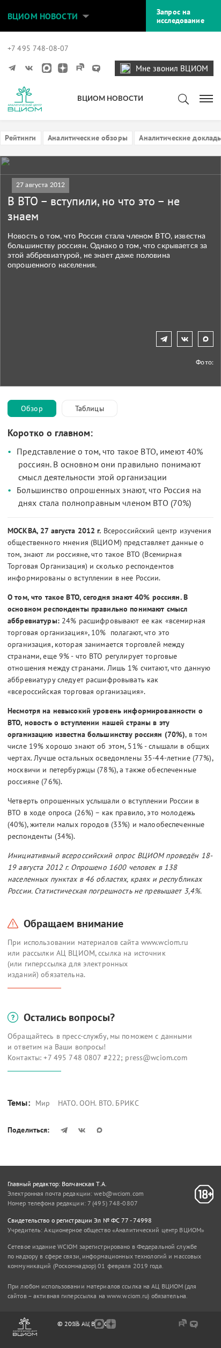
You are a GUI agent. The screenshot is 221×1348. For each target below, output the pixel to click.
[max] (47, 68)
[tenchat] (96, 68)
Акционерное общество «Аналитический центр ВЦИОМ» (124, 1230)
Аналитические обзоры (88, 138)
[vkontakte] (30, 68)
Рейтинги (20, 138)
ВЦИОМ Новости (43, 16)
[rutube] (79, 68)
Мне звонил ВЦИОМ (172, 68)
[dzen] (63, 68)
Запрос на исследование (180, 16)
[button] (86, 16)
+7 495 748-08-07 (38, 48)
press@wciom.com (156, 1057)
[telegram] (13, 68)
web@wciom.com (119, 1193)
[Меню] (206, 98)
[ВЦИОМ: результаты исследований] (25, 99)
